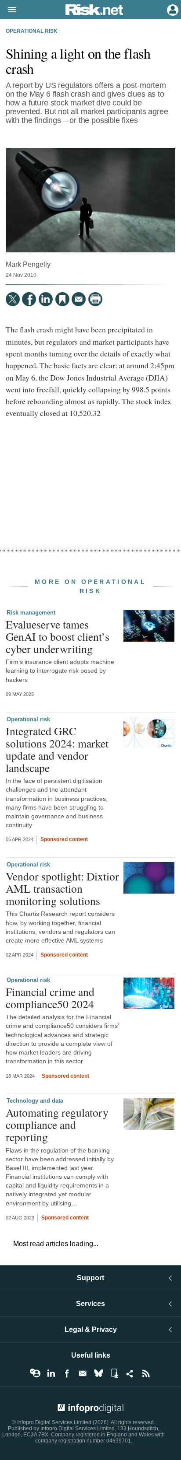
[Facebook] (29, 299)
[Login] (172, 9)
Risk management (31, 612)
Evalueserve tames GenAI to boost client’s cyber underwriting (57, 636)
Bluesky (98, 1373)
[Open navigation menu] (8, 10)
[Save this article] (62, 299)
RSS (146, 1373)
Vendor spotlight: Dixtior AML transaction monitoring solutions (62, 888)
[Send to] (79, 299)
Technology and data (35, 1100)
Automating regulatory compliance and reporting (57, 1124)
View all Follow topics (35, 1373)
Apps (114, 1373)
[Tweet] (13, 299)
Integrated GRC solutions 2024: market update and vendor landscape (57, 749)
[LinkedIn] (46, 299)
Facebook (67, 1373)
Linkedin (51, 1373)
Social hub (130, 1373)
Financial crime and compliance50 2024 (50, 997)
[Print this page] (95, 299)
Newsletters (82, 1373)
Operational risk (32, 31)
